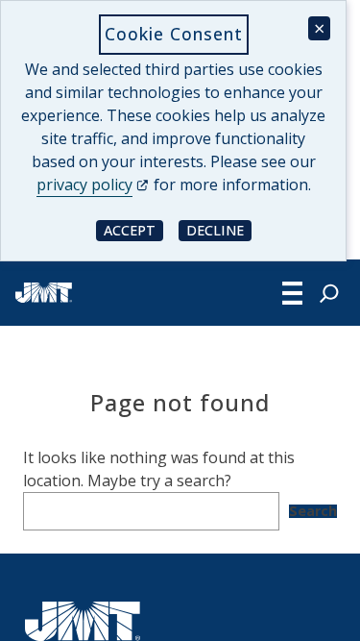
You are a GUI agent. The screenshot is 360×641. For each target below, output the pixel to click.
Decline (219, 229)
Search (313, 511)
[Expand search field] (329, 293)
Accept (133, 229)
